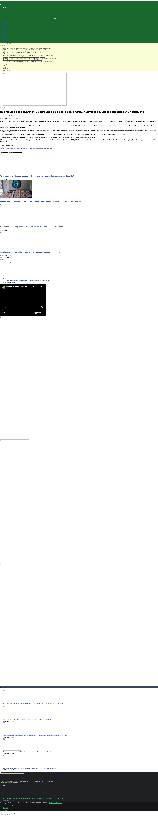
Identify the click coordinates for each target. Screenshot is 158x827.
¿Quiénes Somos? (8, 805)
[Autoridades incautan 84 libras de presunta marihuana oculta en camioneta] (16, 248)
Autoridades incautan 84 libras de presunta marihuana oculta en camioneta (30, 252)
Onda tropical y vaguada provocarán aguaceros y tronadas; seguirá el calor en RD (24, 49)
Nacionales (6, 26)
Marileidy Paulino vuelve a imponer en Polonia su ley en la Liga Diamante (22, 60)
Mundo (5, 28)
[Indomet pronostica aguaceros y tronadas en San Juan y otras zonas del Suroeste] (16, 223)
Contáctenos (6, 807)
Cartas (5, 32)
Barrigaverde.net (4, 781)
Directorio (6, 808)
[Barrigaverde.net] (5, 5)
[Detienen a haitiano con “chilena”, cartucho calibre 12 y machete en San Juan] (12, 750)
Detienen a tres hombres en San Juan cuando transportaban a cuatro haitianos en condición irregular (29, 55)
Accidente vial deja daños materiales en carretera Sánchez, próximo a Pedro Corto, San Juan (27, 48)
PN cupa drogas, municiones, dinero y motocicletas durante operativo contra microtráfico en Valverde (29, 58)
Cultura (5, 33)
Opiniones (6, 31)
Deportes (5, 35)
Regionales (6, 25)
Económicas (6, 29)
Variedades (6, 36)
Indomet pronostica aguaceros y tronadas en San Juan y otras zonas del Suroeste (32, 227)
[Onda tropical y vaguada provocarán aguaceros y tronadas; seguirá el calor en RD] (12, 717)
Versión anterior (7, 810)
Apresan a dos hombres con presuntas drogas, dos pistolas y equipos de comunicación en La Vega (28, 51)
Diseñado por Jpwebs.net (55, 803)
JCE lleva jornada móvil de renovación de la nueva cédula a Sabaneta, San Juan (24, 57)
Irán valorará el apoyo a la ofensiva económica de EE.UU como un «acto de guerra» (25, 54)
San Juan (5, 23)
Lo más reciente (7, 38)
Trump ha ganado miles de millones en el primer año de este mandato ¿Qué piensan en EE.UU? (28, 61)
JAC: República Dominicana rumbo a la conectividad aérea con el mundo (26, 281)
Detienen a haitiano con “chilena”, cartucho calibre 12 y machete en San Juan (23, 52)
